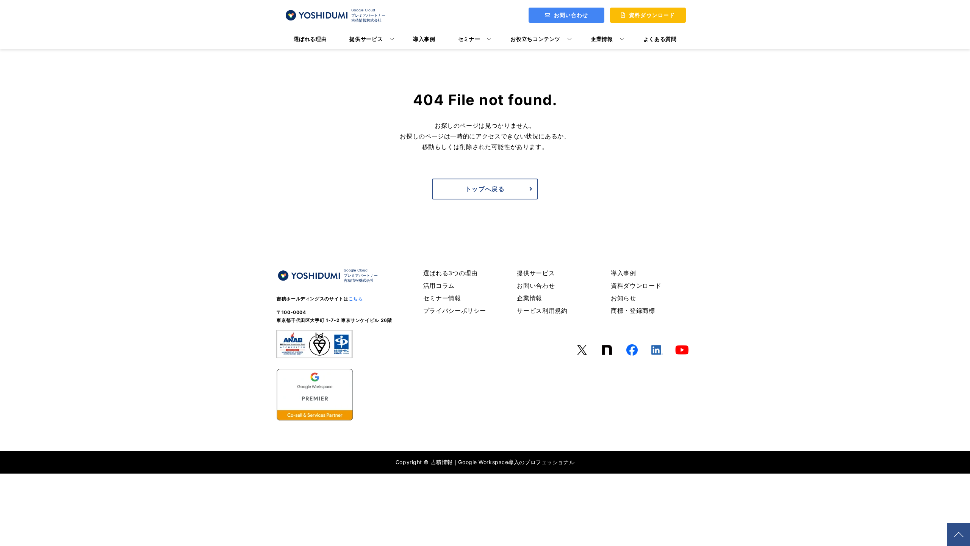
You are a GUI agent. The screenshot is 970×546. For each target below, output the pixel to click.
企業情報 (602, 39)
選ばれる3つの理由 (450, 273)
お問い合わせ (536, 285)
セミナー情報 (442, 298)
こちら (356, 298)
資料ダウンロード (636, 285)
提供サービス (366, 39)
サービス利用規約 (542, 310)
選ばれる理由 (310, 39)
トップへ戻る (485, 189)
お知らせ (623, 298)
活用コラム (439, 285)
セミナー (469, 39)
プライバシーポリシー (454, 310)
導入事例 (424, 39)
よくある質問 (660, 39)
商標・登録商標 (633, 310)
